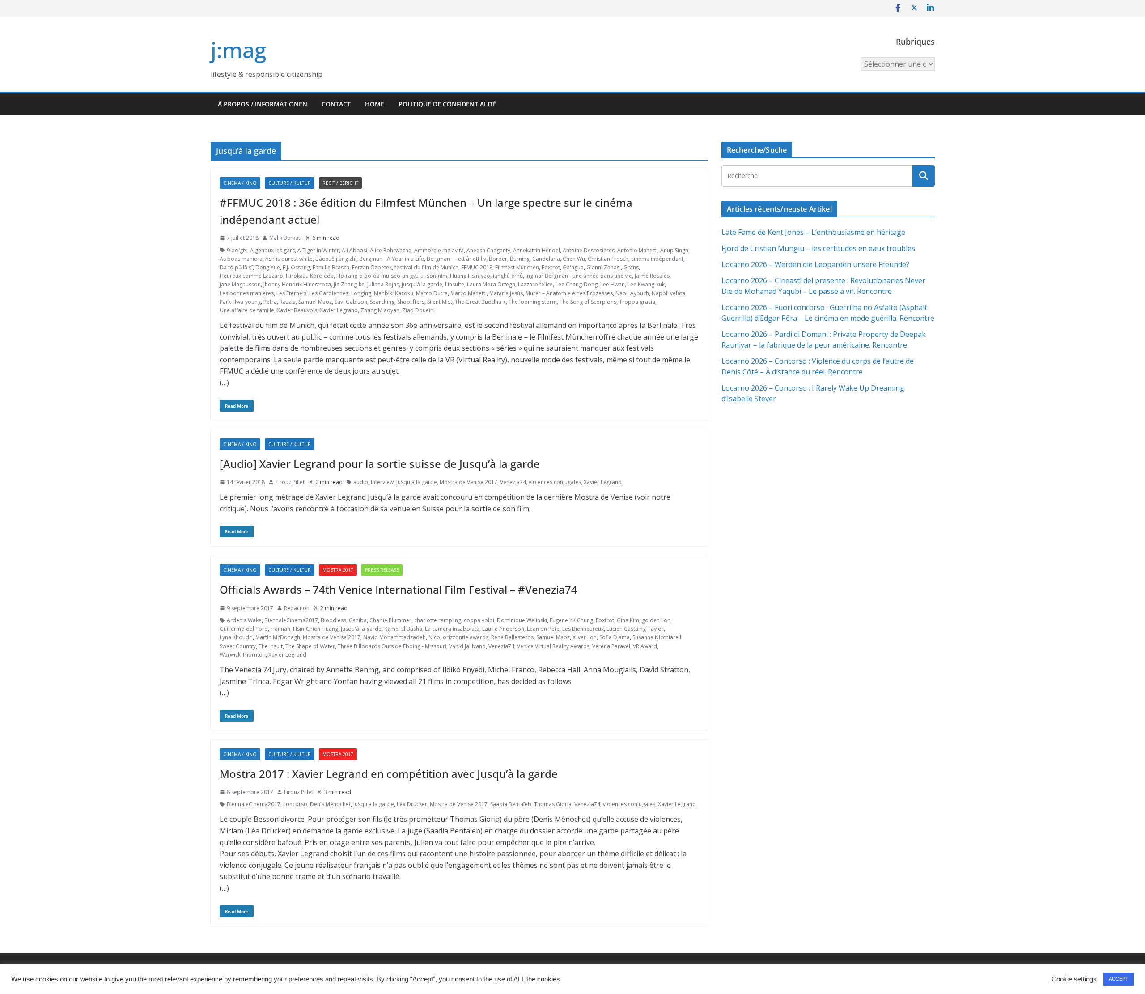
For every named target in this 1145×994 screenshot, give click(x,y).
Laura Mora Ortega (491, 284)
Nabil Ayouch (632, 293)
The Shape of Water (310, 646)
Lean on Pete (543, 629)
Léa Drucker (412, 804)
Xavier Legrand (339, 310)
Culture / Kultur (289, 183)
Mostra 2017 (337, 570)
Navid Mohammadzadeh (394, 637)
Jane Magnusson (240, 284)
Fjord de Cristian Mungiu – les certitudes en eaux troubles (818, 248)
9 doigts (237, 250)
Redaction (297, 608)
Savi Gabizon (351, 302)
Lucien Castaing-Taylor (635, 629)
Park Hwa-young (240, 302)
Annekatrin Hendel (536, 250)
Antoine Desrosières (589, 250)
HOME (374, 104)
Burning (520, 259)
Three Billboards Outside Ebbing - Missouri (392, 646)
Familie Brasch (331, 267)
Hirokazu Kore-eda (310, 276)
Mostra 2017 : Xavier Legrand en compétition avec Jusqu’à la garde (389, 773)
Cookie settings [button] (1074, 979)
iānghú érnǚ (508, 276)
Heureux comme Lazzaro (251, 276)
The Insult (271, 646)
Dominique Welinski (522, 620)
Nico (434, 637)
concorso (295, 804)
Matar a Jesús (506, 293)
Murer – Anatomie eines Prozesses (569, 293)
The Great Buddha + (480, 302)
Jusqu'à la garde (422, 284)
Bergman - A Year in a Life (391, 259)
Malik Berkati (285, 238)
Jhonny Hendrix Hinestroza (297, 284)
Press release (382, 570)
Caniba (358, 620)
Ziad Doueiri (418, 310)
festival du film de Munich (426, 267)
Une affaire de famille (247, 310)
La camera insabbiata (452, 629)
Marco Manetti (468, 293)
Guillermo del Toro (244, 629)
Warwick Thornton (243, 654)
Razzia (288, 302)
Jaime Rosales (652, 276)
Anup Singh (674, 250)
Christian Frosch (608, 259)
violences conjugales (555, 482)
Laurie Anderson (503, 629)
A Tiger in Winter (318, 250)
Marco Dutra (432, 293)
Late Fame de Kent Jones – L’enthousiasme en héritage (813, 232)
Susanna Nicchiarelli (657, 637)
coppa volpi (479, 620)
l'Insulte (454, 284)
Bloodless (333, 620)
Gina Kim (628, 620)
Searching (382, 302)
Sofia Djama (614, 637)
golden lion (656, 620)
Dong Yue (267, 267)
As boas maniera (241, 259)
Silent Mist (439, 302)
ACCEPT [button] (1118, 978)
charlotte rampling (437, 620)
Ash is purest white (289, 259)
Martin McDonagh (277, 637)
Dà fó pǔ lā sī (236, 267)
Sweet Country (238, 646)
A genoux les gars (272, 250)
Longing (361, 293)
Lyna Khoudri (236, 637)
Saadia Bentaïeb (510, 804)
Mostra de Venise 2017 (468, 482)
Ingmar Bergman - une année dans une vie (579, 276)
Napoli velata (668, 293)
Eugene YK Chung (571, 620)
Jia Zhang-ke (349, 284)
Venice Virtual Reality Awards (553, 646)
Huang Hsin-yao (470, 276)
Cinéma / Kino (240, 183)
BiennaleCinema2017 (291, 620)
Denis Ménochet (330, 804)
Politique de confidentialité (447, 104)
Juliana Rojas (383, 284)
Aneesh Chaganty (488, 250)
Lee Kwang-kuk (646, 284)
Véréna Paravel (611, 646)
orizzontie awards (465, 637)
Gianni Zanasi (603, 267)
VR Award (645, 646)
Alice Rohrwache (390, 250)
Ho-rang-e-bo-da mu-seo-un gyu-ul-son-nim (391, 276)
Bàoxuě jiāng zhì (335, 259)
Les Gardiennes (328, 293)
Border (498, 259)
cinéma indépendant (657, 259)
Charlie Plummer (390, 620)
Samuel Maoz (315, 302)
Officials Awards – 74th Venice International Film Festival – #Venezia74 (398, 589)
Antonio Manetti (637, 250)
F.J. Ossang (296, 267)
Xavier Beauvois (297, 310)
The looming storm (533, 302)
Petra (270, 302)
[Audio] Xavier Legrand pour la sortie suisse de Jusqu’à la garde (380, 463)
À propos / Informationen (262, 104)
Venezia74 (513, 482)
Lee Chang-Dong (577, 284)
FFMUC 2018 (476, 267)
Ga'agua (573, 267)
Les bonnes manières (247, 293)
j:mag (238, 49)
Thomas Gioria (553, 804)
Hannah (280, 629)
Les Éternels (291, 293)
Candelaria (546, 259)
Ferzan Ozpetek (372, 267)
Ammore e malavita (439, 250)
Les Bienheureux (583, 629)
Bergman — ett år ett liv (456, 259)
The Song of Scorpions (588, 302)
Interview (382, 482)
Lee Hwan (612, 284)
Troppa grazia (637, 302)
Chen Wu (574, 259)
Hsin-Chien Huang (315, 629)
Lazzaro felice (535, 284)
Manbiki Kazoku (393, 293)
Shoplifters (410, 302)
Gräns (631, 267)
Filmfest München (517, 267)
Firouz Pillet (290, 482)
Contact (336, 104)
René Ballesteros (512, 637)
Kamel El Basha (403, 629)
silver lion (584, 637)
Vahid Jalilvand (467, 646)
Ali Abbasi (354, 250)
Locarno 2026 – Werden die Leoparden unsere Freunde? (815, 264)
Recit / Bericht (340, 183)
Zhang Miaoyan (379, 310)
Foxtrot (551, 267)
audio (360, 482)
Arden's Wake (244, 620)
